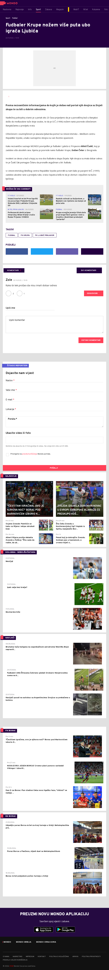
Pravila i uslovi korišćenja (15, 960)
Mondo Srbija (23, 942)
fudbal (11, 235)
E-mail (10, 400)
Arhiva (75, 956)
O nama (6, 956)
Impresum (30, 956)
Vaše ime (11, 390)
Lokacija (11, 409)
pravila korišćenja (29, 454)
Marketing (17, 956)
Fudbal (14, 18)
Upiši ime (10, 308)
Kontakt (42, 956)
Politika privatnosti (91, 956)
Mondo (7, 942)
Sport (8, 18)
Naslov (10, 381)
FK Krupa (25, 235)
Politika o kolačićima (59, 956)
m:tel (11, 966)
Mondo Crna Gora (46, 942)
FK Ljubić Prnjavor (44, 235)
